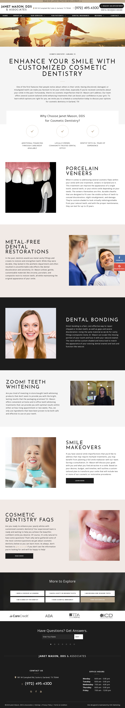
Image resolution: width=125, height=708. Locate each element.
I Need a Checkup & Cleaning (27, 593)
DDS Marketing (114, 705)
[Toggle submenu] (23, 15)
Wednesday (88, 684)
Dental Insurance (80, 15)
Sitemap (37, 705)
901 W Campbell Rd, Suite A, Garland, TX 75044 (53, 8)
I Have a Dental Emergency (62, 600)
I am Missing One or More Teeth (98, 593)
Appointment (113, 6)
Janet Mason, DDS (16, 8)
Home (5, 15)
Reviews (98, 15)
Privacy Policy (47, 705)
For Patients (57, 15)
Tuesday (86, 681)
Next (77, 637)
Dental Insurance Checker (111, 10)
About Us (17, 15)
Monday (86, 678)
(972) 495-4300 (87, 8)
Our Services (37, 15)
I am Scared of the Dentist (27, 600)
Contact (115, 15)
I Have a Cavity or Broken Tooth (62, 593)
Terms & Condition (60, 705)
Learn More (79, 480)
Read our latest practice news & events (61, 1)
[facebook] (36, 691)
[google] (31, 691)
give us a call (21, 546)
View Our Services (97, 600)
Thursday (87, 687)
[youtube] (41, 691)
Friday (85, 690)
